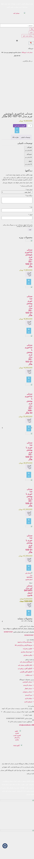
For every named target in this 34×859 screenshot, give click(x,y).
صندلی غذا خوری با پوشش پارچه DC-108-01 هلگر (28, 497)
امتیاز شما (29, 189)
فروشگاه (24, 52)
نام (31, 207)
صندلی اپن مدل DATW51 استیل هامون (28, 590)
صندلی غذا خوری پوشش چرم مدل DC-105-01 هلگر (28, 305)
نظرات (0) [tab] (15, 137)
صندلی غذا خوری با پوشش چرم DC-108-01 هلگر (28, 543)
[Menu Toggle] (17, 40)
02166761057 (29, 635)
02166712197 (8, 632)
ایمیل (30, 214)
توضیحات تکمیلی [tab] (25, 137)
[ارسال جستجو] (32, 29)
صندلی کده (29, 52)
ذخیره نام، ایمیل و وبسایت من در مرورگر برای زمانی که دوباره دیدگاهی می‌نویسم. (17, 225)
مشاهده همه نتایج (28, 36)
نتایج (31, 32)
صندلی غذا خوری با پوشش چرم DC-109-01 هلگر (28, 450)
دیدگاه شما (28, 195)
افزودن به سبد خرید (19, 126)
